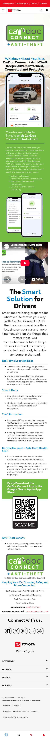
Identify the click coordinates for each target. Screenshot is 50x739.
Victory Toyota (20, 697)
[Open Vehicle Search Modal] (19, 735)
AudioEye (34, 711)
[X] (16, 631)
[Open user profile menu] (43, 735)
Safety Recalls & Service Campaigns (15, 717)
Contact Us (7, 705)
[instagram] (24, 631)
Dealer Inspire (36, 700)
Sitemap (16, 705)
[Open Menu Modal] (3, 10)
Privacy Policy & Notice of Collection (16, 711)
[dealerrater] (40, 631)
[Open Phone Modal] (40, 10)
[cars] (32, 631)
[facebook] (8, 631)
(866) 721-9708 (32, 607)
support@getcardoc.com (37, 611)
